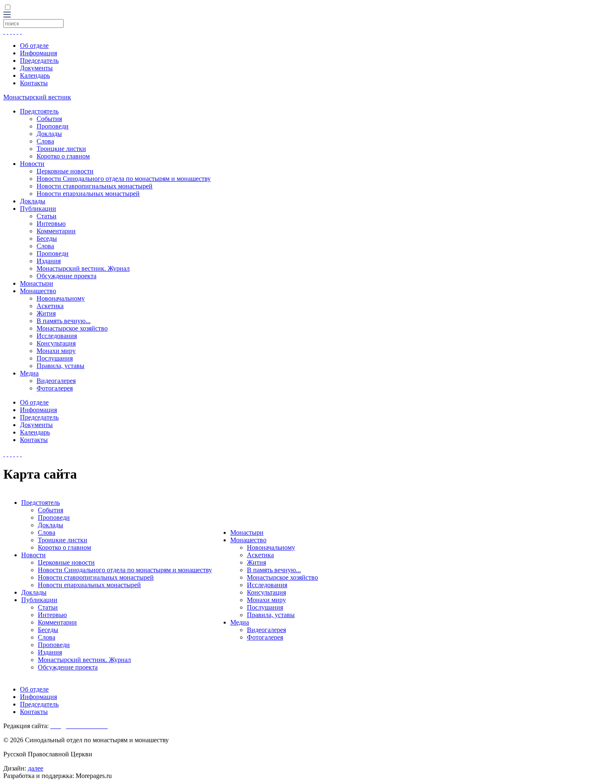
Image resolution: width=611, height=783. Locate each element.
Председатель (39, 60)
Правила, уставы (60, 365)
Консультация (56, 343)
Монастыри (36, 283)
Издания (49, 260)
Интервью (51, 223)
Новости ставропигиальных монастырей (95, 186)
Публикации (38, 208)
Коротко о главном (63, 156)
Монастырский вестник (37, 97)
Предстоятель (39, 111)
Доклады (49, 133)
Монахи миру (56, 350)
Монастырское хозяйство (72, 328)
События (49, 118)
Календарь (35, 75)
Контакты (34, 82)
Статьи (47, 216)
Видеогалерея (56, 380)
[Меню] (7, 15)
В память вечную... (64, 320)
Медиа (29, 373)
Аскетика (50, 305)
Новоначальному (61, 298)
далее (35, 768)
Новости (32, 163)
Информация (38, 53)
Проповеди (53, 126)
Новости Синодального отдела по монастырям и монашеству (124, 178)
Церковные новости (65, 171)
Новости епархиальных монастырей (88, 193)
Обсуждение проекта (66, 275)
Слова (45, 141)
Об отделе (34, 45)
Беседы (47, 238)
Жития (46, 313)
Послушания (55, 358)
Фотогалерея (55, 388)
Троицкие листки (61, 148)
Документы (36, 68)
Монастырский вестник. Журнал (83, 268)
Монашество (38, 290)
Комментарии (56, 231)
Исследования (57, 335)
